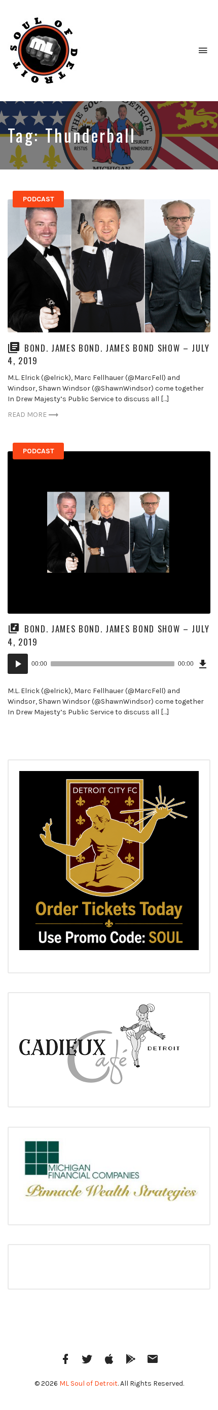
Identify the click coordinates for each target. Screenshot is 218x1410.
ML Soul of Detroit (88, 1383)
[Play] (18, 664)
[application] (109, 664)
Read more (27, 414)
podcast (38, 199)
